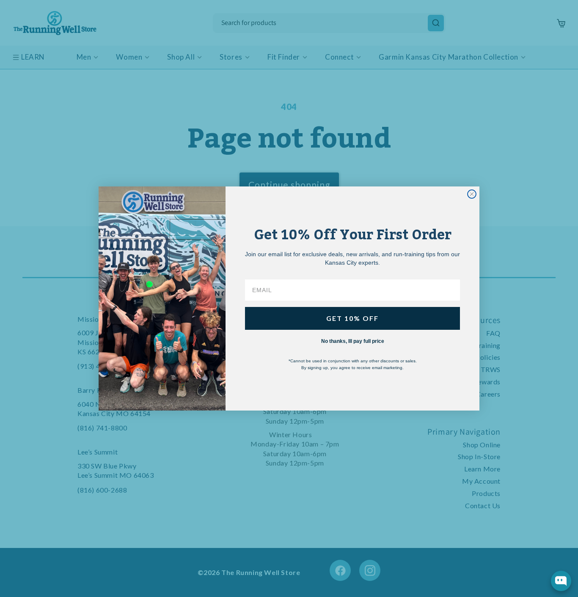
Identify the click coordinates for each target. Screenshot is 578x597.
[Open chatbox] (561, 581)
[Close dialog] (472, 194)
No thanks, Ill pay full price (352, 341)
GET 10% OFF (352, 318)
